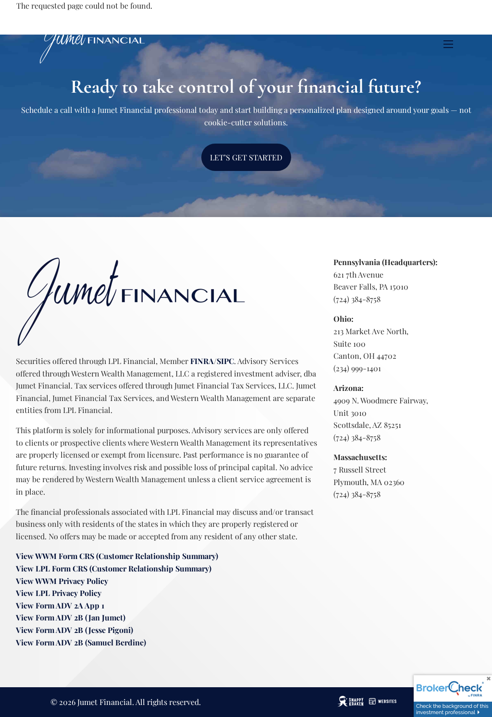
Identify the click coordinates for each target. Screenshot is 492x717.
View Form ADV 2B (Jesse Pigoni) (74, 630)
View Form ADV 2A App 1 (60, 605)
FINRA (202, 361)
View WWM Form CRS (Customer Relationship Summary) (117, 556)
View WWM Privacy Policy (62, 581)
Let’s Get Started (246, 157)
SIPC (225, 361)
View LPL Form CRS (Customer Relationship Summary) (114, 568)
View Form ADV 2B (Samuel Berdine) (81, 642)
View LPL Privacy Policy (58, 593)
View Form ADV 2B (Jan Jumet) (70, 617)
